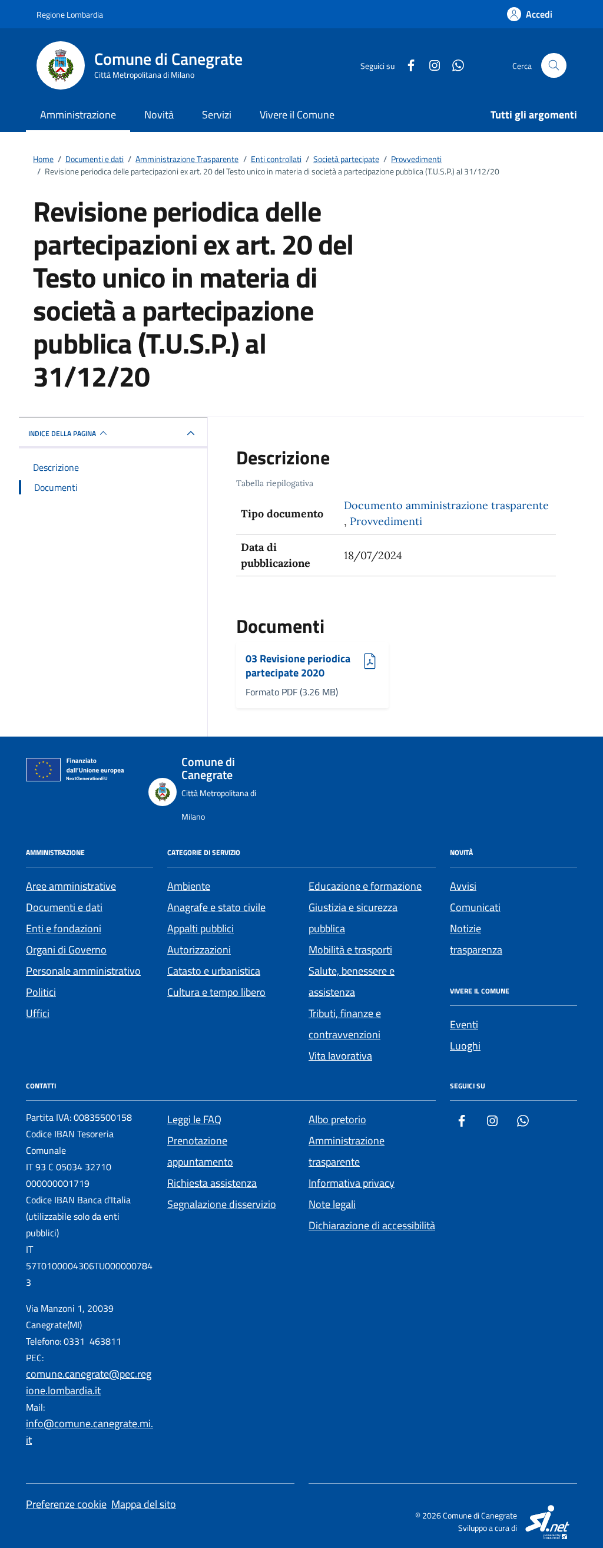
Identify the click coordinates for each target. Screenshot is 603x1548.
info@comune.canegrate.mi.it (89, 1431)
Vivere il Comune (297, 115)
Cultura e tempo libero (216, 992)
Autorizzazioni (199, 950)
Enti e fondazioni (63, 928)
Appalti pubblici (200, 928)
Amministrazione (78, 115)
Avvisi (463, 886)
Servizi (216, 115)
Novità (159, 115)
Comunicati (475, 907)
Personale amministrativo (83, 971)
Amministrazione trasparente (347, 1151)
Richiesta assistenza (212, 1183)
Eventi (464, 1024)
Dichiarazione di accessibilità (372, 1225)
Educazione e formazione (365, 886)
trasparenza (476, 950)
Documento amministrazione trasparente (446, 505)
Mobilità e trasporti (350, 950)
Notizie (465, 928)
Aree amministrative (71, 886)
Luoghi (465, 1046)
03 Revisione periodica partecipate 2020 (298, 665)
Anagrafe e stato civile (216, 907)
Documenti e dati (64, 907)
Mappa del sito (143, 1504)
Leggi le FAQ (194, 1119)
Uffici (37, 1013)
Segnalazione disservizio (221, 1204)
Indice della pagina (62, 433)
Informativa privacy (352, 1183)
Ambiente (188, 886)
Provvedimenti (386, 521)
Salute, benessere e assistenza (352, 981)
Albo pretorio (337, 1119)
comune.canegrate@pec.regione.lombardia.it (88, 1382)
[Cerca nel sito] (553, 65)
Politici (41, 992)
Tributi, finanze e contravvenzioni (345, 1023)
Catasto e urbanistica (213, 971)
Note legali (332, 1204)
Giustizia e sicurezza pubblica (353, 917)
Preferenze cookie (66, 1504)
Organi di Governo (66, 950)
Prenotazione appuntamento (200, 1151)
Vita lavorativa (340, 1056)
